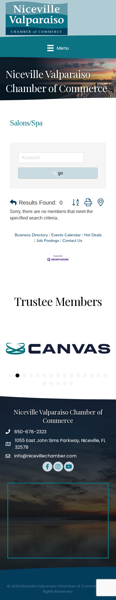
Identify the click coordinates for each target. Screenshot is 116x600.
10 (71, 375)
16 (44, 383)
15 (105, 375)
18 (58, 383)
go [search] (60, 173)
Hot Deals (93, 235)
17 (51, 383)
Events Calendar (66, 235)
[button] (13, 203)
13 (92, 375)
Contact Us (72, 241)
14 (99, 375)
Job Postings (47, 241)
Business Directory (31, 235)
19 (65, 383)
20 (71, 383)
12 (85, 375)
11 (78, 375)
